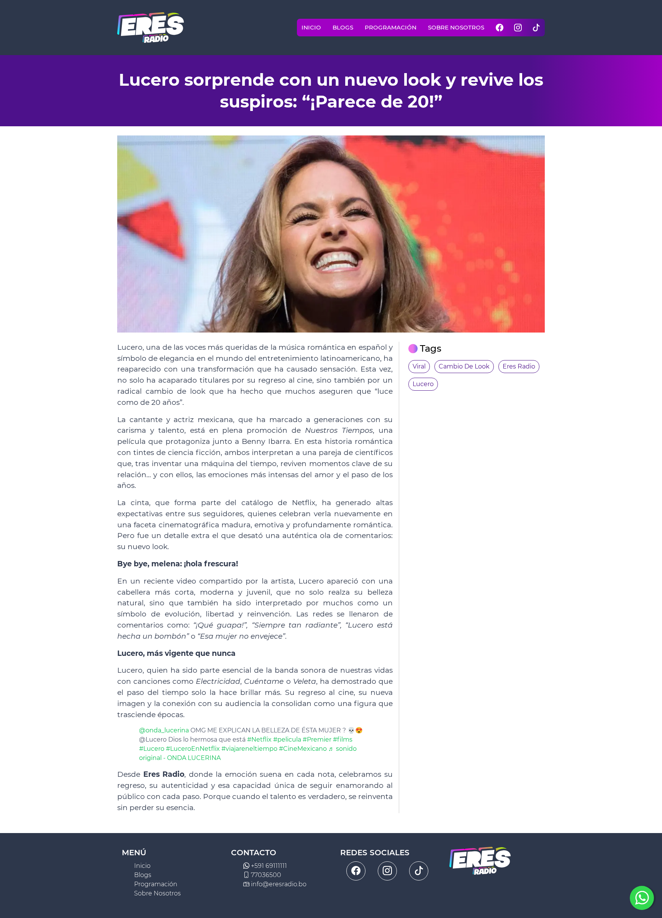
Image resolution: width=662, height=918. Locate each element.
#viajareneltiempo (249, 748)
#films (342, 739)
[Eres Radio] (150, 27)
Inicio (311, 27)
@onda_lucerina (164, 730)
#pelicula (287, 739)
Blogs (343, 27)
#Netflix (259, 739)
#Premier (317, 739)
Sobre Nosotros (456, 27)
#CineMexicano (303, 748)
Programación (390, 27)
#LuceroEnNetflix (193, 748)
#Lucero (151, 748)
